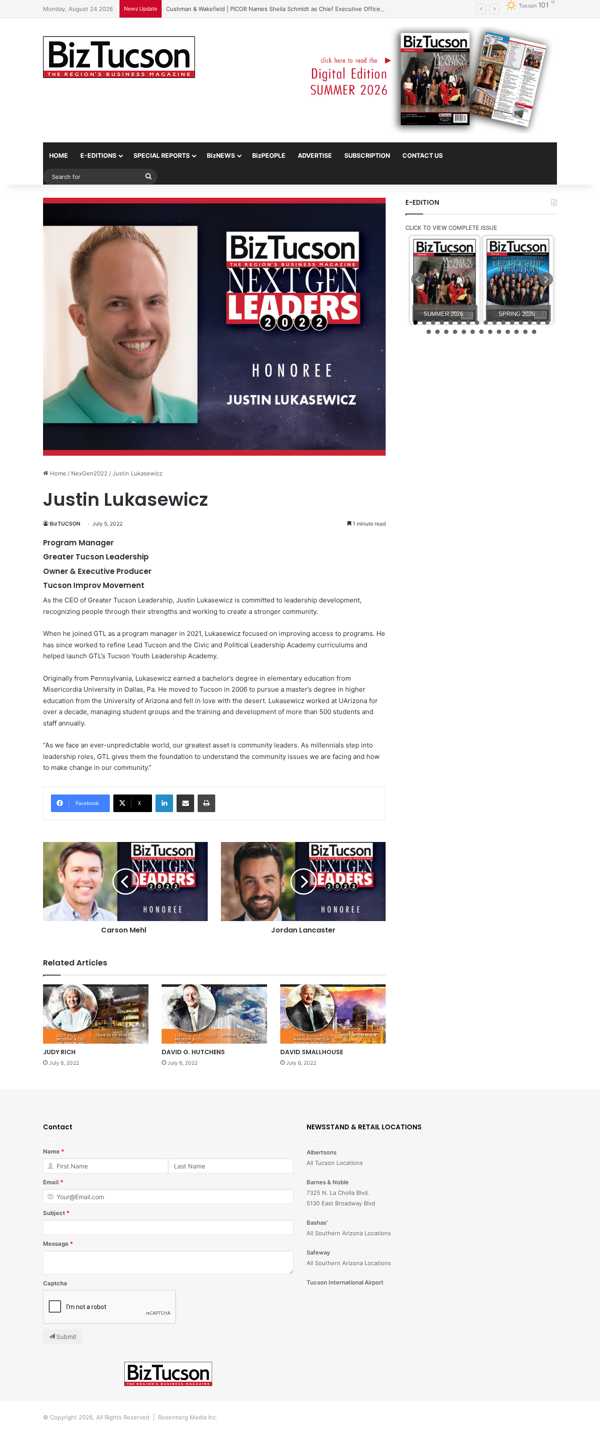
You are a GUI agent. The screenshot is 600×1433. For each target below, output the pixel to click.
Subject (54, 1212)
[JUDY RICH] (95, 1014)
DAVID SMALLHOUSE (311, 1052)
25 (499, 332)
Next (546, 279)
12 (512, 322)
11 (503, 322)
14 (530, 322)
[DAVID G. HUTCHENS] (214, 1014)
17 (429, 332)
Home (57, 473)
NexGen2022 (89, 473)
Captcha (55, 1283)
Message (56, 1243)
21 (464, 332)
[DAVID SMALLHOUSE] (333, 1014)
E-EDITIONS (98, 155)
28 (525, 332)
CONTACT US (422, 155)
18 (437, 332)
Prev (418, 279)
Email (51, 1182)
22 (472, 332)
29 (534, 332)
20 (455, 332)
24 (490, 332)
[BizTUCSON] (119, 58)
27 (516, 332)
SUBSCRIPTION (367, 155)
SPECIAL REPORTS (162, 155)
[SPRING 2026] (518, 280)
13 (521, 322)
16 (547, 322)
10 (494, 322)
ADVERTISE (315, 155)
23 (481, 332)
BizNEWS (221, 155)
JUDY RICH (59, 1052)
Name (51, 1151)
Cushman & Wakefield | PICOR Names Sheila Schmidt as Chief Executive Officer (274, 8)
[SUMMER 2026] (444, 280)
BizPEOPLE (269, 155)
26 (508, 332)
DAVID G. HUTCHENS (193, 1052)
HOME (58, 155)
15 (538, 322)
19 (446, 332)
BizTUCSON (65, 523)
